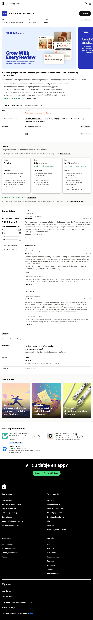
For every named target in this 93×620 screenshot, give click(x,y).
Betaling (28, 119)
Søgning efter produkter (11, 504)
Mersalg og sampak (55, 513)
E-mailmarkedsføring (55, 517)
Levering (50, 525)
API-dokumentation (9, 549)
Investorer (51, 553)
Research (6, 557)
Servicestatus (53, 574)
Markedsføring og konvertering (14, 521)
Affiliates (51, 565)
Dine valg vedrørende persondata (15, 613)
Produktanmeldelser (33, 127)
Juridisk (50, 569)
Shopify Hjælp (7, 544)
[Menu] (90, 3)
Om (48, 544)
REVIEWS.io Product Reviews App (66, 434)
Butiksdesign (7, 517)
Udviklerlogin (7, 591)
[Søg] (86, 3)
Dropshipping (52, 500)
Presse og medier (54, 557)
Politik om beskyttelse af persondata (39, 346)
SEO (26, 134)
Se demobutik (85, 20)
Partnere (50, 561)
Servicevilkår (7, 597)
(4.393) (35, 22)
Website (28, 360)
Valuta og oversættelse (56, 530)
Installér (85, 13)
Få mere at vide (65, 154)
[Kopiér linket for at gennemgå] (30, 211)
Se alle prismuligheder (76, 201)
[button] (24, 438)
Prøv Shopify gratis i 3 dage (46, 473)
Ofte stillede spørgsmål (34, 349)
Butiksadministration (10, 525)
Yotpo (45, 22)
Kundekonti (37, 119)
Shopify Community (9, 553)
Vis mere (27, 238)
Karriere (50, 549)
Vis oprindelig (31, 98)
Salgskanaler (7, 500)
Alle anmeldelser (9, 249)
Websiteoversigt (8, 608)
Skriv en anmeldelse (10, 245)
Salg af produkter (9, 509)
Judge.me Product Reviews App (20, 434)
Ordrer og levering (9, 513)
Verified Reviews (14, 447)
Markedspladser (53, 504)
